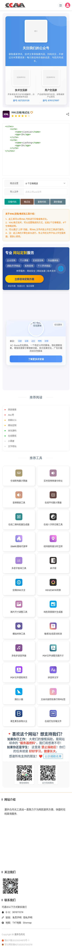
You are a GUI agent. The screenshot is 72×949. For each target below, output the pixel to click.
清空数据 (58, 202)
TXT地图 (16, 922)
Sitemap (27, 922)
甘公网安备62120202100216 (18, 944)
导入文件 (14, 191)
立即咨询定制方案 (24, 279)
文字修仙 (12, 446)
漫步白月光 (19, 934)
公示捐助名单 (53, 756)
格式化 (27, 202)
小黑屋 (11, 441)
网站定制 (12, 425)
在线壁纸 (12, 436)
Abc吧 (11, 415)
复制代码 (42, 202)
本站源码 (12, 430)
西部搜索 (12, 409)
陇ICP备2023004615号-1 (17, 940)
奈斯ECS (12, 420)
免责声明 (16, 917)
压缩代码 (12, 202)
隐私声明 (27, 917)
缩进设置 (14, 183)
